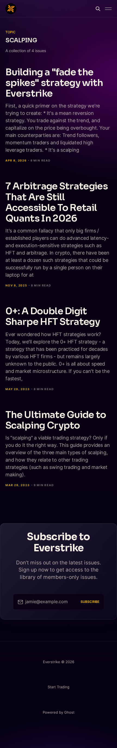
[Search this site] (98, 9)
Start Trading (58, 687)
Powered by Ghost (59, 712)
